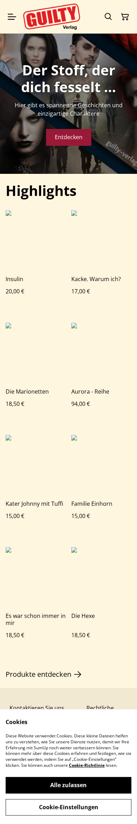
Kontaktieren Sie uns (36, 708)
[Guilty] (51, 17)
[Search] (108, 17)
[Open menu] (12, 17)
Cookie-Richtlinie (87, 765)
